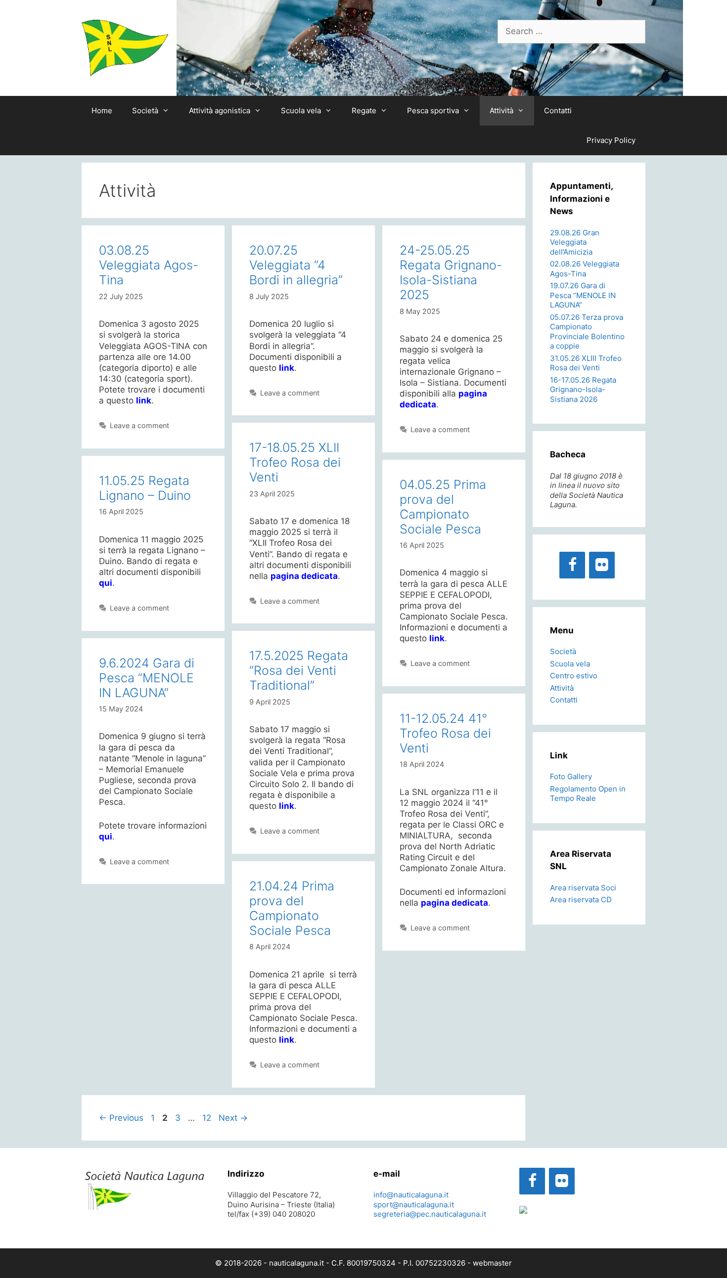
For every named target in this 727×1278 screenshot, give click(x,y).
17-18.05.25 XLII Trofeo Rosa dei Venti (295, 462)
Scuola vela (301, 110)
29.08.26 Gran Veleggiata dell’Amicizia (574, 242)
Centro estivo (573, 675)
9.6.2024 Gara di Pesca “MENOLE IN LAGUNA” (146, 678)
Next (233, 1118)
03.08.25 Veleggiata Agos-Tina (148, 265)
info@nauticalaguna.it (411, 1194)
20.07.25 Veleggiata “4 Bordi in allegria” (296, 265)
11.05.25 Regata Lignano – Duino (145, 488)
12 (208, 1118)
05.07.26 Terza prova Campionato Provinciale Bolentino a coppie (587, 331)
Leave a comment (139, 425)
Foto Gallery (571, 776)
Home (101, 110)
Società (145, 110)
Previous (121, 1118)
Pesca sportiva (433, 110)
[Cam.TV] (523, 1211)
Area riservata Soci (583, 887)
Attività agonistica (219, 110)
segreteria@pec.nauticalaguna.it (429, 1214)
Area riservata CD (581, 899)
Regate (364, 110)
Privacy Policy (611, 140)
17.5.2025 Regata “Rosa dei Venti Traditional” (298, 670)
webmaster (492, 1263)
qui (105, 583)
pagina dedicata (304, 576)
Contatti (558, 110)
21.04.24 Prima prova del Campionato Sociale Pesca (291, 908)
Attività (501, 110)
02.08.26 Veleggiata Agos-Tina (584, 268)
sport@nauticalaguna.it (413, 1204)
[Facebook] (572, 565)
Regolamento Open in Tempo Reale (588, 793)
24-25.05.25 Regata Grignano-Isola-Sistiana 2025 (451, 272)
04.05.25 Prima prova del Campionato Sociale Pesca (443, 506)
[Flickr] (602, 565)
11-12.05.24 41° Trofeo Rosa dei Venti (445, 733)
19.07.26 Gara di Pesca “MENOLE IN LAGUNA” (583, 295)
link (286, 368)
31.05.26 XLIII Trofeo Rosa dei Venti (586, 363)
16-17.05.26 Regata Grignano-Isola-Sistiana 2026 (583, 389)
